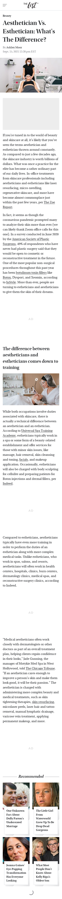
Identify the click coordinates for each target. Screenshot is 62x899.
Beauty (7, 15)
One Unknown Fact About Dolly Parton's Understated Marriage (15, 818)
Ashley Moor (14, 47)
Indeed (8, 483)
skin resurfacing (43, 702)
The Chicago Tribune (40, 668)
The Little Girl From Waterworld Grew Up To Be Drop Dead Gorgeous (45, 820)
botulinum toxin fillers (31, 272)
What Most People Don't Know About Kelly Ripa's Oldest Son (44, 873)
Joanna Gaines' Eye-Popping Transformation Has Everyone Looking (16, 873)
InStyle (11, 282)
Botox (7, 277)
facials (23, 459)
